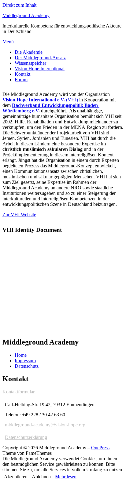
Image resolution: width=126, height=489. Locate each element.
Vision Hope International (40, 68)
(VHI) (40, 99)
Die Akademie (29, 52)
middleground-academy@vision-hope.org (45, 424)
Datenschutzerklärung (26, 437)
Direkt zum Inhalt (19, 5)
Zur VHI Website (19, 214)
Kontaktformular (18, 391)
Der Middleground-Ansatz (40, 57)
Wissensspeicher (30, 63)
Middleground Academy (26, 15)
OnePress (100, 447)
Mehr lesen (65, 476)
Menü (8, 41)
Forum (21, 79)
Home (21, 355)
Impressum (25, 360)
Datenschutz (27, 366)
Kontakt (22, 74)
